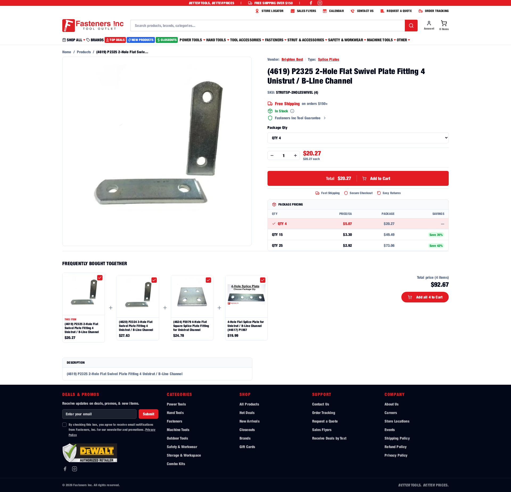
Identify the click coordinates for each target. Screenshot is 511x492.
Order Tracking (323, 412)
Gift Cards (247, 446)
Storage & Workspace (184, 455)
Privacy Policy (396, 455)
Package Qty (277, 127)
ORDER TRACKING (437, 11)
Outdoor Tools (177, 438)
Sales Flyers (322, 429)
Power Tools (176, 404)
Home (66, 52)
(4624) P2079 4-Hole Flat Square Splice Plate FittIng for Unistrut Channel (191, 326)
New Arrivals (249, 421)
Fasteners (174, 421)
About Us (391, 404)
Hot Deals (247, 412)
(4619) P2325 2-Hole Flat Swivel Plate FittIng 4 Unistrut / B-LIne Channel (82, 328)
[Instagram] (74, 468)
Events (390, 429)
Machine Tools (178, 429)
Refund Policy (395, 446)
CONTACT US (365, 11)
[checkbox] (99, 277)
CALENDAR (336, 11)
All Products (249, 404)
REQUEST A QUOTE (399, 11)
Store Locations (397, 421)
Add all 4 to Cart (429, 297)
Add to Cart (358, 178)
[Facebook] (65, 468)
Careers (391, 412)
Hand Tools (175, 412)
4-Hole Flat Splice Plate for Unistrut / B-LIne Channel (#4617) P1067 (246, 326)
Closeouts (247, 429)
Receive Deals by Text (329, 438)
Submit (148, 414)
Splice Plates (328, 59)
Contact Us (320, 404)
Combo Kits (176, 463)
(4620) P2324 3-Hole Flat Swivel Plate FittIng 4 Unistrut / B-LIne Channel (136, 326)
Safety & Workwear (182, 446)
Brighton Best (292, 59)
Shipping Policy (397, 438)
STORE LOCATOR (272, 11)
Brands (245, 438)
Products (84, 52)
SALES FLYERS (306, 11)
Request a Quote (325, 421)
